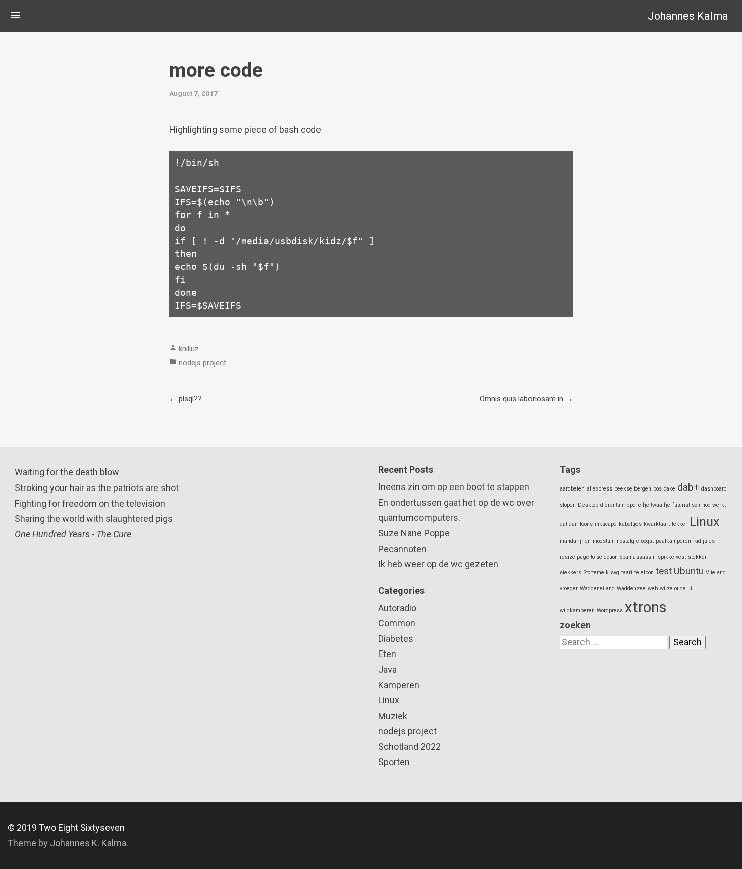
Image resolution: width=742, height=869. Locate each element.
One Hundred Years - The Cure (73, 534)
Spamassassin (638, 557)
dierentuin (612, 505)
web (653, 588)
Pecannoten (402, 549)
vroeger (569, 588)
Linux (388, 700)
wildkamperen (577, 610)
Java (387, 669)
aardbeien (572, 488)
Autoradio (397, 608)
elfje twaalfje (654, 505)
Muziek (392, 716)
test (664, 571)
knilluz (189, 348)
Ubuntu (689, 571)
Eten (387, 653)
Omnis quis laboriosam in (521, 398)
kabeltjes (630, 524)
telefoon (644, 572)
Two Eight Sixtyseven (82, 827)
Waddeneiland (597, 588)
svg (615, 572)
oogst (647, 541)
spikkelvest (672, 557)
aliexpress (599, 488)
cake (669, 488)
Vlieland (716, 572)
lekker (679, 524)
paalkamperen (673, 541)
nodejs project (202, 362)
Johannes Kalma (688, 16)
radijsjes (704, 541)
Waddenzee (631, 588)
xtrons (646, 607)
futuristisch (686, 505)
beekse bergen (632, 488)
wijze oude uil (677, 588)
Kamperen (398, 685)
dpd (631, 505)
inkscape (606, 524)
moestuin (604, 541)
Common (396, 623)
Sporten (394, 761)
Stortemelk (596, 572)
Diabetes (395, 638)
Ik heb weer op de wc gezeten (438, 564)
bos (657, 488)
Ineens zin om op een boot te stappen (453, 486)
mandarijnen (575, 541)
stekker (697, 557)
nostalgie (628, 541)
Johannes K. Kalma (88, 843)
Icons (586, 524)
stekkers (570, 572)
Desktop (588, 505)
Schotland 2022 (409, 746)
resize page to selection (589, 557)
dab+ (688, 487)
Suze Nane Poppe (414, 533)
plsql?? (190, 398)
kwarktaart (657, 524)
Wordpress (610, 610)
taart (626, 572)
